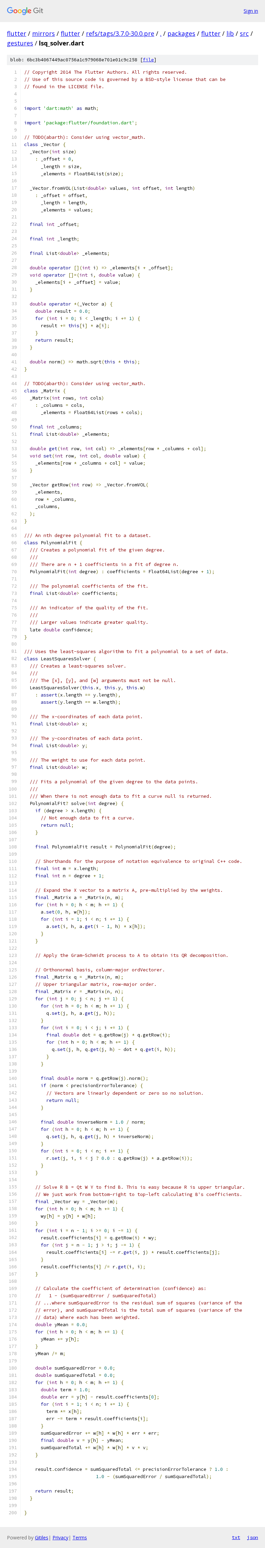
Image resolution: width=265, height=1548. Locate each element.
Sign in (251, 11)
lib (230, 33)
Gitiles (41, 1537)
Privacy (60, 1537)
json (252, 1537)
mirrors (43, 33)
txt (236, 1537)
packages (181, 33)
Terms (79, 1537)
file (148, 60)
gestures (20, 43)
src (244, 33)
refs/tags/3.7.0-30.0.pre (120, 33)
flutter (16, 33)
